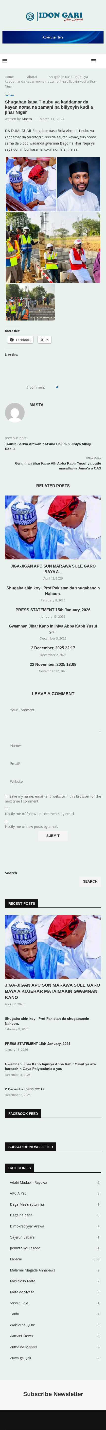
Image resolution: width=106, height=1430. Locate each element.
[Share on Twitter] (71, 387)
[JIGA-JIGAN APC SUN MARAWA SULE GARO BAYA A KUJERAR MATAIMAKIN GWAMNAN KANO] (53, 527)
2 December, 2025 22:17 (53, 648)
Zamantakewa (55, 1335)
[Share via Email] (80, 387)
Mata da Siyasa (55, 1292)
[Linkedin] (49, 1419)
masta (27, 119)
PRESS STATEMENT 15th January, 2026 (53, 610)
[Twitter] (43, 1419)
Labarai (31, 76)
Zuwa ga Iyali (55, 1358)
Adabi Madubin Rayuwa (55, 1182)
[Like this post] (60, 387)
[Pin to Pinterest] (75, 387)
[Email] (62, 1419)
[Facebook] (36, 1419)
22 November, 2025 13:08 (53, 664)
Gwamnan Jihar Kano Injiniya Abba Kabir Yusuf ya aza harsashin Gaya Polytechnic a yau (50, 1066)
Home (9, 76)
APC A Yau (55, 1193)
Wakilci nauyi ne (55, 1325)
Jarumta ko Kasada (55, 1248)
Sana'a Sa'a (55, 1302)
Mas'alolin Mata (55, 1281)
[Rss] (69, 1419)
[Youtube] (56, 1419)
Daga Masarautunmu (55, 1204)
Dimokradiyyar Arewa (55, 1226)
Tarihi (55, 1314)
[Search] (101, 61)
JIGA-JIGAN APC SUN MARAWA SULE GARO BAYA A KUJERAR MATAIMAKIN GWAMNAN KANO (52, 991)
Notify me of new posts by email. (31, 826)
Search (11, 873)
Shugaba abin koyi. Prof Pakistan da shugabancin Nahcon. (47, 1021)
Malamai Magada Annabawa (55, 1270)
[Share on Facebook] (66, 387)
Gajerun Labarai (55, 1237)
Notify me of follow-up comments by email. (40, 814)
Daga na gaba (55, 1215)
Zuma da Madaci (55, 1346)
